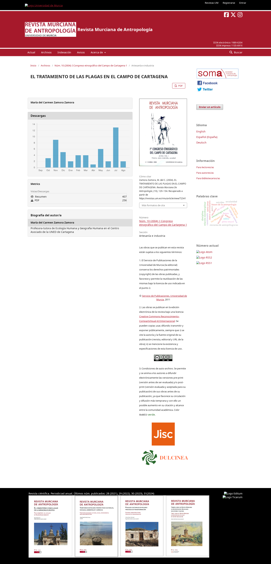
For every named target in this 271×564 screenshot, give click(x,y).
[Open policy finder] (163, 433)
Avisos (81, 52)
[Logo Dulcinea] (165, 456)
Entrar (242, 2)
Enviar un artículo (209, 107)
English (201, 131)
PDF (180, 85)
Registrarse (229, 2)
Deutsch (201, 142)
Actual (31, 52)
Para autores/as (205, 172)
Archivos (46, 52)
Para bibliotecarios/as (208, 178)
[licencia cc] (163, 360)
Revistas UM (211, 2)
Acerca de (97, 52)
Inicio (33, 65)
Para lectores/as (205, 167)
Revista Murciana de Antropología (115, 29)
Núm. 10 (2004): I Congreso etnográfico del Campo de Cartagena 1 (91, 65)
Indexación (64, 52)
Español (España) (206, 137)
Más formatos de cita (153, 205)
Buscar (237, 52)
